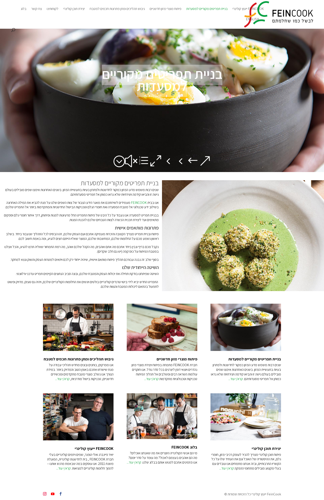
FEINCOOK (139, 202)
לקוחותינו (52, 9)
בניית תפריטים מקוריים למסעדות (207, 9)
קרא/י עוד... (62, 379)
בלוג (23, 9)
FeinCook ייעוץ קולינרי (248, 9)
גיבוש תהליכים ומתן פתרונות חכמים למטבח (117, 9)
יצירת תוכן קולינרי (74, 9)
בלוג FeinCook (184, 447)
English (252, 19)
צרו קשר (36, 9)
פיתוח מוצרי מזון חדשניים (165, 9)
